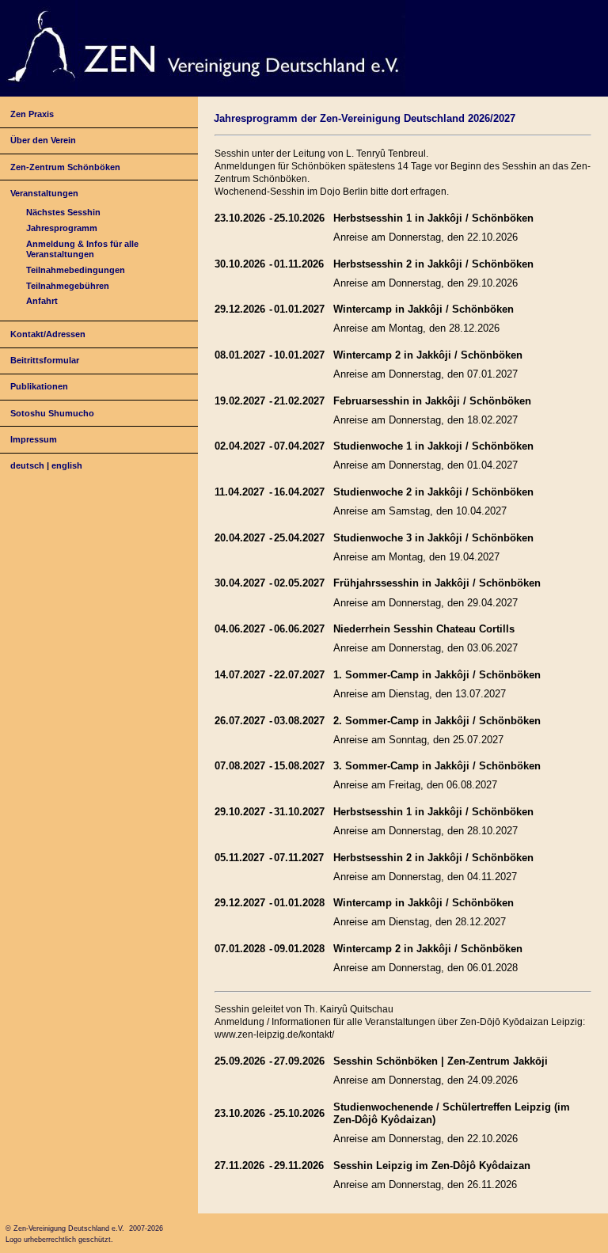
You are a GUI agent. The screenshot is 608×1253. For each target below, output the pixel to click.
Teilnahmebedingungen (75, 270)
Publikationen (39, 386)
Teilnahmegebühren (67, 285)
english (66, 465)
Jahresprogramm (61, 228)
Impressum (33, 439)
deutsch (27, 465)
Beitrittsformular (44, 360)
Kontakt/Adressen (48, 334)
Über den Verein (43, 140)
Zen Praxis (32, 114)
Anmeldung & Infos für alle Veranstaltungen (82, 249)
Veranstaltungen (44, 193)
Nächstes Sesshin (63, 212)
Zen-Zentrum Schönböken (65, 167)
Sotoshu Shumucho (52, 413)
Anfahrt (42, 301)
